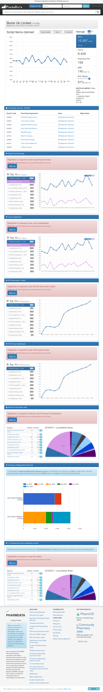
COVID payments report (37, 650)
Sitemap (55, 636)
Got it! (94, 688)
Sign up (12, 166)
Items (57, 32)
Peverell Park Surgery (28, 140)
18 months (68, 32)
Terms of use (57, 627)
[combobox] (49, 12)
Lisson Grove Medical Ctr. (29, 143)
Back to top (82, 641)
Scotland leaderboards (37, 680)
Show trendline (45, 32)
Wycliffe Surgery (26, 132)
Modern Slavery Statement (61, 639)
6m (92, 31)
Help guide (56, 624)
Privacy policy (57, 630)
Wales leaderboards (36, 677)
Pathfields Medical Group (29, 117)
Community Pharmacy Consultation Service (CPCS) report (39, 669)
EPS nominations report (37, 637)
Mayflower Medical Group (29, 125)
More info (67, 689)
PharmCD (87, 614)
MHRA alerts (34, 674)
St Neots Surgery (26, 147)
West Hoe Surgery (27, 136)
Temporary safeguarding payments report (37, 660)
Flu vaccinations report (37, 664)
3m (89, 31)
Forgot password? (95, 6)
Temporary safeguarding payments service (37, 654)
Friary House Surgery (28, 121)
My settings (56, 633)
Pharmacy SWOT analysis (38, 634)
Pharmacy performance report (39, 631)
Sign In (86, 6)
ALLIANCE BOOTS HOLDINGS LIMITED (26, 26)
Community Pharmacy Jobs (85, 627)
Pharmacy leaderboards (37, 612)
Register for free (35, 6)
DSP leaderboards (59, 612)
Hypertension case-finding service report (38, 641)
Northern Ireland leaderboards (39, 683)
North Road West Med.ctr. (29, 128)
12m (89, 33)
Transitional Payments (37, 623)
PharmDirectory (58, 615)
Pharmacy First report (36, 615)
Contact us (56, 621)
